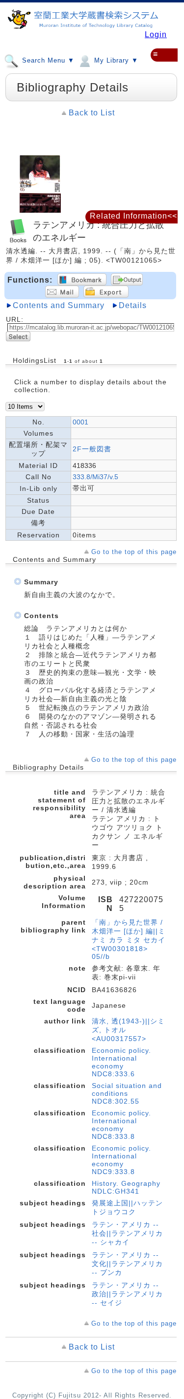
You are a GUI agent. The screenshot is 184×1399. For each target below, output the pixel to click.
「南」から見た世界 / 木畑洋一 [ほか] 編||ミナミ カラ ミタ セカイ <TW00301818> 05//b (128, 939)
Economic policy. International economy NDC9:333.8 (121, 1160)
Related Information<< (133, 216)
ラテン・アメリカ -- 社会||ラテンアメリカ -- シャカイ (127, 1233)
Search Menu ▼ (47, 61)
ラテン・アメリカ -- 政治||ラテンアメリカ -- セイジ (127, 1294)
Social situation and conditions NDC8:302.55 (127, 1093)
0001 (80, 422)
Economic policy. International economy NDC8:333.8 (121, 1124)
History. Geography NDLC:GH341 (126, 1187)
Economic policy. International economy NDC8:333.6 (121, 1062)
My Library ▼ (115, 61)
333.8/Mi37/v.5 (95, 477)
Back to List (92, 113)
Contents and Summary (59, 305)
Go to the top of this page (134, 551)
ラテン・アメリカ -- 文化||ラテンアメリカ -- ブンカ (127, 1263)
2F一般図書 (92, 449)
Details (133, 305)
